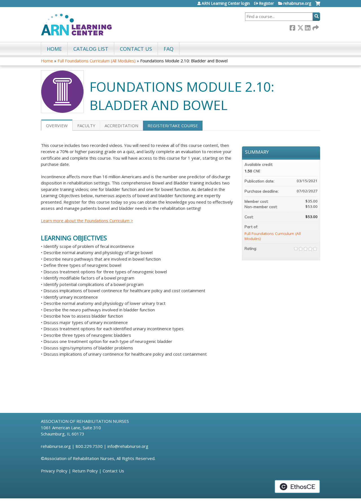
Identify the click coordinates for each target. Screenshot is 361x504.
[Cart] (317, 5)
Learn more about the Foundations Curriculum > (87, 220)
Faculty (86, 125)
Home (54, 48)
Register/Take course (173, 125)
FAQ (168, 48)
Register (266, 3)
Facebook (292, 27)
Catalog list (90, 48)
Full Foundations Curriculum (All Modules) (97, 60)
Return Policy (85, 471)
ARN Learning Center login (226, 3)
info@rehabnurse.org (127, 446)
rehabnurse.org (297, 3)
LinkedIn (308, 27)
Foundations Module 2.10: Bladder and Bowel (184, 60)
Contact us (136, 48)
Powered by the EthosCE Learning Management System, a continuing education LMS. (297, 486)
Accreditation (121, 125)
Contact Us (113, 471)
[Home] (76, 24)
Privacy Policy (54, 471)
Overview (57, 125)
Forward (315, 27)
